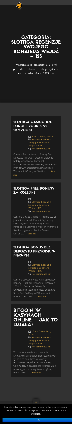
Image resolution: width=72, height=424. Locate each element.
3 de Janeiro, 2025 (42, 136)
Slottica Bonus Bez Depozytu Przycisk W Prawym (34, 251)
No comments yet (41, 148)
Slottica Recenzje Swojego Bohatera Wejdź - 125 (39, 142)
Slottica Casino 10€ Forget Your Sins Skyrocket (32, 126)
